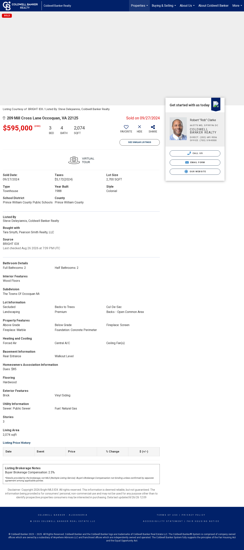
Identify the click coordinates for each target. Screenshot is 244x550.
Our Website (197, 171)
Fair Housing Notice (203, 521)
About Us (188, 7)
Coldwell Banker (51, 515)
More (237, 7)
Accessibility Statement (163, 521)
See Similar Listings (139, 142)
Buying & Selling (164, 7)
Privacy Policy (193, 515)
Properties (140, 7)
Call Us (197, 153)
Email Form (197, 162)
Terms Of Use (167, 515)
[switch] (126, 130)
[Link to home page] (22, 5)
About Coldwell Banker (213, 5)
